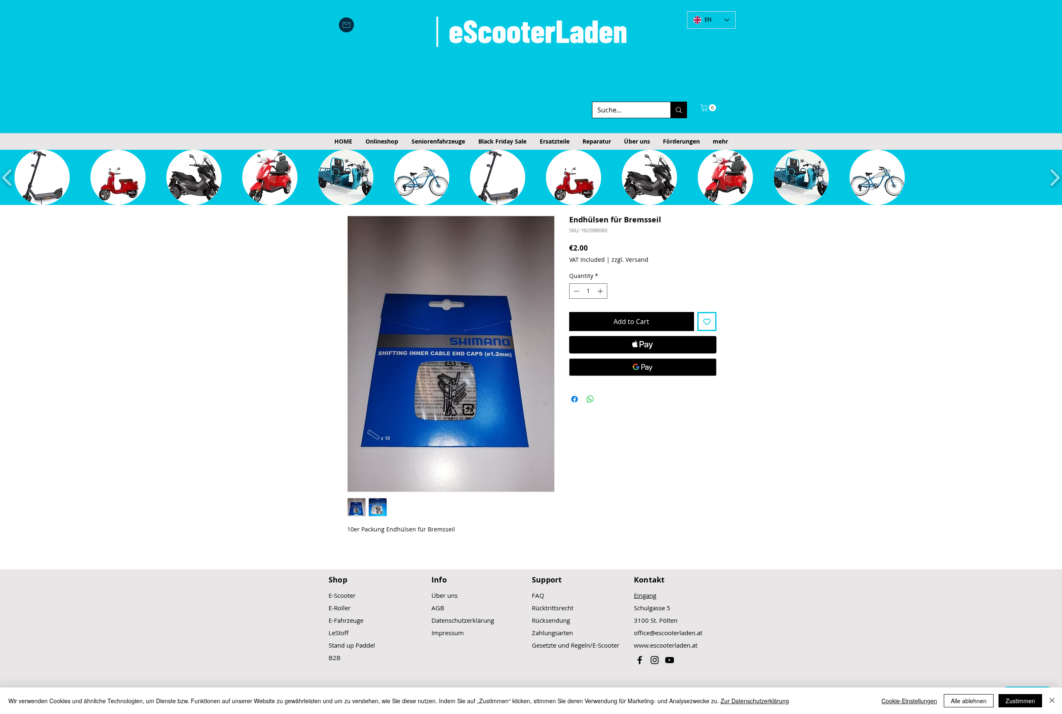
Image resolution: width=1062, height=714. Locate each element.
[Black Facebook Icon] (639, 660)
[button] (709, 107)
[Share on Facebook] (575, 399)
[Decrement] (575, 291)
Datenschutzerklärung (462, 620)
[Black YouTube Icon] (669, 660)
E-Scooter (342, 595)
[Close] (1052, 700)
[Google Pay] (642, 367)
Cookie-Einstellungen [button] (909, 701)
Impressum (447, 633)
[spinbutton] (588, 291)
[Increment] (601, 291)
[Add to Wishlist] (706, 321)
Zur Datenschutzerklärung (755, 701)
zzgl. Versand (629, 259)
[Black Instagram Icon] (654, 660)
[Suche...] (678, 110)
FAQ (538, 595)
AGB (437, 608)
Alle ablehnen (968, 701)
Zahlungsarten (552, 633)
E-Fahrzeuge (346, 620)
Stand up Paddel (352, 645)
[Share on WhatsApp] (590, 399)
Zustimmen (1020, 701)
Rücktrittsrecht (552, 608)
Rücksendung (551, 620)
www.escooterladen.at (665, 645)
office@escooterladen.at (668, 633)
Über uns (444, 595)
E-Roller (340, 608)
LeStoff (338, 633)
